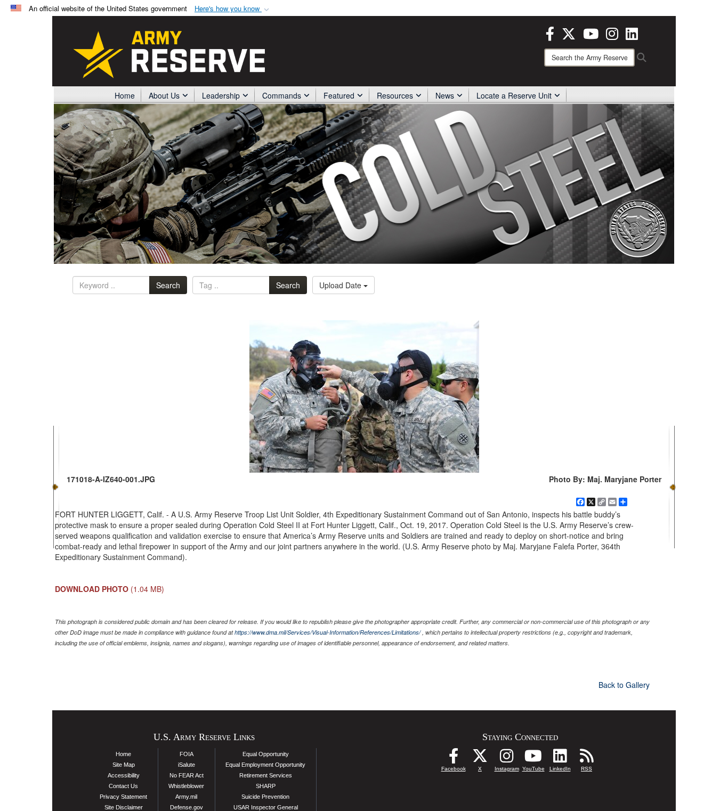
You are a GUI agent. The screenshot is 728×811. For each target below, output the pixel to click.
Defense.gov (186, 807)
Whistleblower (186, 786)
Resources (395, 95)
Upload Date (341, 285)
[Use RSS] (586, 759)
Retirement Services (265, 775)
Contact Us (123, 786)
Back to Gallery (624, 684)
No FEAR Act (186, 775)
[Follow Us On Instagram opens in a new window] (507, 759)
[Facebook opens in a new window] (550, 32)
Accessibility (124, 775)
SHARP (266, 786)
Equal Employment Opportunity (265, 764)
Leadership (221, 95)
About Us (164, 95)
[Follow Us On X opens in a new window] (480, 759)
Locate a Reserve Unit (514, 95)
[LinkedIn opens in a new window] (632, 32)
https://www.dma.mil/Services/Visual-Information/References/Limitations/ (327, 632)
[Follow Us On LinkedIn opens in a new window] (560, 759)
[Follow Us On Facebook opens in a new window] (453, 759)
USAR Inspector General (265, 807)
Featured (338, 95)
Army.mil (186, 796)
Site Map (123, 764)
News (444, 95)
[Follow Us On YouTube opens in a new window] (533, 759)
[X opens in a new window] (569, 32)
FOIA (186, 754)
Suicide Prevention (265, 796)
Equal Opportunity (265, 754)
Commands (281, 95)
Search (168, 285)
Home (125, 95)
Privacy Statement (123, 796)
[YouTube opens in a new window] (590, 32)
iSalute (186, 764)
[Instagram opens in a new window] (612, 32)
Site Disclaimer (123, 807)
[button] (233, 8)
